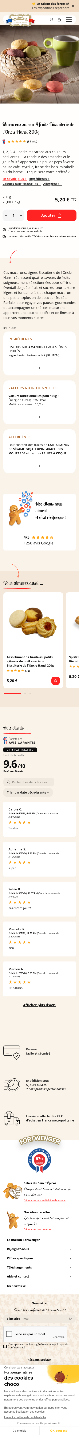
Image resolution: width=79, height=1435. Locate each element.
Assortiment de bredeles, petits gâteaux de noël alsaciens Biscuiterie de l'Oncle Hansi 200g (30, 661)
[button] (52, 20)
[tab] (34, 110)
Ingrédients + (39, 179)
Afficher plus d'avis (39, 1005)
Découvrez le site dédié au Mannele (45, 1200)
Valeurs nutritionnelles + (22, 184)
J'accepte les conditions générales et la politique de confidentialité (38, 1346)
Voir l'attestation (20, 749)
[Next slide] (68, 70)
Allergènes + (52, 184)
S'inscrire (13, 1319)
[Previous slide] (11, 70)
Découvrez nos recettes (37, 1229)
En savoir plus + (15, 179)
